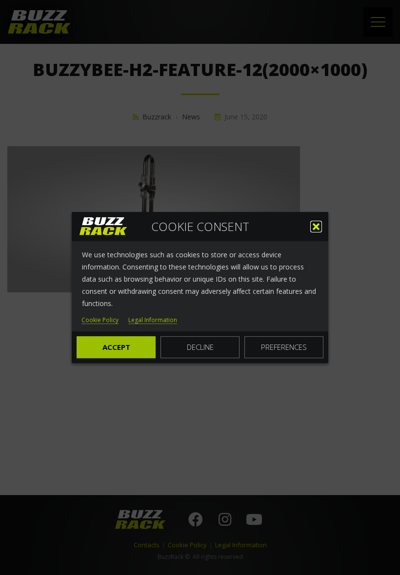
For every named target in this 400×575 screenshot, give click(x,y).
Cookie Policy (100, 320)
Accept (116, 347)
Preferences (284, 347)
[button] (316, 226)
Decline (200, 347)
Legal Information (152, 320)
